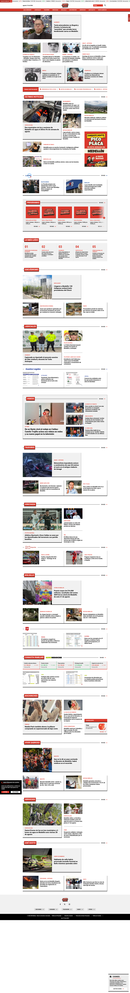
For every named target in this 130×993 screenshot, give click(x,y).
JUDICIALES (37, 10)
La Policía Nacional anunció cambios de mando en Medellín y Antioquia (72, 346)
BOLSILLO (63, 10)
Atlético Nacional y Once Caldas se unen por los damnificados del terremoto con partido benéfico (41, 537)
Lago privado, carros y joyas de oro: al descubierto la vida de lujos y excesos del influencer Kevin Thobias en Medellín (71, 135)
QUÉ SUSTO (92, 10)
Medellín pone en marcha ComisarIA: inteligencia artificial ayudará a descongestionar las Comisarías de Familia (60, 148)
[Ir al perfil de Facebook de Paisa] (60, 904)
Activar (5, 792)
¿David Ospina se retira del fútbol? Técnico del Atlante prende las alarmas (72, 524)
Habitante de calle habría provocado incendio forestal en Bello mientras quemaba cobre (66, 861)
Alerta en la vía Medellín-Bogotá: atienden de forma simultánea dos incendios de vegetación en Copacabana (50, 883)
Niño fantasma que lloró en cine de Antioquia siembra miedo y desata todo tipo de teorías (93, 883)
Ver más (103, 97)
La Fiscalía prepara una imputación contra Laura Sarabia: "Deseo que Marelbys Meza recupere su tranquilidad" (50, 187)
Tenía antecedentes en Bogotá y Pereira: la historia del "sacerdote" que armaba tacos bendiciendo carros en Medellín (66, 28)
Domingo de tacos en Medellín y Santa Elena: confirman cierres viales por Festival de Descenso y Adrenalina (93, 57)
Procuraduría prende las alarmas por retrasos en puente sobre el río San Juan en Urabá (93, 310)
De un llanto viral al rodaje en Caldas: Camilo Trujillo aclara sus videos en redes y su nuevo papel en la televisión (44, 431)
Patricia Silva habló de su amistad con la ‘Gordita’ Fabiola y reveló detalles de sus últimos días (94, 432)
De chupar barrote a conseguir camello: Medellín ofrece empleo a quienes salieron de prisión (50, 616)
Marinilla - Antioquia (102, 89)
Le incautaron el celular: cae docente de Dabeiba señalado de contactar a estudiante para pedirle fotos (71, 59)
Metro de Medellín (66, 89)
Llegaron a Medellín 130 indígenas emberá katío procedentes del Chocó (63, 288)
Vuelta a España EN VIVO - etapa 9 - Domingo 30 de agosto (49, 558)
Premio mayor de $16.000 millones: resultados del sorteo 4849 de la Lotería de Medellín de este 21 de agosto (66, 594)
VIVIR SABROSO (102, 10)
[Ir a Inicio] (65, 5)
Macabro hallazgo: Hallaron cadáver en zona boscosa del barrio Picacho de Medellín (95, 119)
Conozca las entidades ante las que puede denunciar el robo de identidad (92, 380)
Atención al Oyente (68, 915)
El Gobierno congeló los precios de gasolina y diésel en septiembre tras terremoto (50, 640)
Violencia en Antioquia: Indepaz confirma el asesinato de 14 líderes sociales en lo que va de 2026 (51, 76)
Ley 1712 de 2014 (65, 918)
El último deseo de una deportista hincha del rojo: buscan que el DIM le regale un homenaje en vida (73, 539)
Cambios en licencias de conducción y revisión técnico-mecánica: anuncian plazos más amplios (98, 256)
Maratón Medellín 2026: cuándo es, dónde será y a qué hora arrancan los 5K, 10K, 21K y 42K (50, 783)
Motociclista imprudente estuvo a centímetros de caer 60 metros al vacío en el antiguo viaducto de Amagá (66, 466)
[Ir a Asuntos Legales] (33, 369)
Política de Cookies (118, 985)
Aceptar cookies (117, 988)
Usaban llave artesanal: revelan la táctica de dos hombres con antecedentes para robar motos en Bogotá (94, 420)
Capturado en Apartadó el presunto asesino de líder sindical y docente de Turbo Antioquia (41, 359)
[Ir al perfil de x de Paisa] (64, 904)
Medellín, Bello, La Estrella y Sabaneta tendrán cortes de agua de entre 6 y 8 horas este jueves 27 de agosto (73, 820)
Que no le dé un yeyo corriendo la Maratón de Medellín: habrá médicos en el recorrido (66, 761)
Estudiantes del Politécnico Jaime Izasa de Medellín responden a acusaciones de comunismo (72, 361)
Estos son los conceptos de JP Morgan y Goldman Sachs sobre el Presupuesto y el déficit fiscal (93, 641)
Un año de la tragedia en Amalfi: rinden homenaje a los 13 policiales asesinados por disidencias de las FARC (94, 47)
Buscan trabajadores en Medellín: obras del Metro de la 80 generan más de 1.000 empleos (93, 616)
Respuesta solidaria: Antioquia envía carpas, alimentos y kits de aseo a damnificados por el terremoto (73, 834)
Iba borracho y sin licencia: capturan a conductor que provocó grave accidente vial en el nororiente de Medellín (51, 488)
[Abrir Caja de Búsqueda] (105, 5)
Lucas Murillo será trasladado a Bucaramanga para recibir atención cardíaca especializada (93, 187)
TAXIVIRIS (46, 10)
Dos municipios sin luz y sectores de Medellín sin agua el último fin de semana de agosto (42, 130)
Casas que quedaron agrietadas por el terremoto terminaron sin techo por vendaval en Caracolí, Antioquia (50, 310)
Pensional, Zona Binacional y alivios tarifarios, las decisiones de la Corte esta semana (49, 380)
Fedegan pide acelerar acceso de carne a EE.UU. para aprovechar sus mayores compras (50, 679)
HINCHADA (55, 10)
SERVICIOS (83, 10)
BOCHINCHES (73, 10)
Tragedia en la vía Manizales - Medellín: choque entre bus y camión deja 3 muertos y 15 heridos (32, 59)
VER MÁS (36, 226)
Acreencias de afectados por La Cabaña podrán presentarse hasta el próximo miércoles (93, 679)
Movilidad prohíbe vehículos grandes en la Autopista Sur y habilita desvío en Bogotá (30, 255)
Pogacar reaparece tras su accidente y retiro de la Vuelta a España (93, 558)
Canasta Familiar (5, 1)
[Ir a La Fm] (28, 175)
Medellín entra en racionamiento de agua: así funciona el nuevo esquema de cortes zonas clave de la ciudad (71, 107)
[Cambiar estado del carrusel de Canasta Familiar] (11, 1)
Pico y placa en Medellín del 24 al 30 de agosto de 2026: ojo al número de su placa (93, 488)
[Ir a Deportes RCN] (31, 547)
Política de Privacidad (56, 915)
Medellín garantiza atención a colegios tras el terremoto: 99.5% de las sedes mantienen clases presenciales (94, 783)
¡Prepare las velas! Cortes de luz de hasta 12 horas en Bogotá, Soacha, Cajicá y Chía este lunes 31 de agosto (81, 254)
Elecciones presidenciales (83, 89)
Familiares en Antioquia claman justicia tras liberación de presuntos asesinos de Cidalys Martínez (94, 76)
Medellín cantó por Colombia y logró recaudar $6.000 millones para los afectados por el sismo (73, 731)
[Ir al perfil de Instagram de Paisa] (69, 904)
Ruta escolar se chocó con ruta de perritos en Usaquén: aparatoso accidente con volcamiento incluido (94, 408)
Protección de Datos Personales (83, 915)
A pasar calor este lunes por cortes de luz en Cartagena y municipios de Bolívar (47, 254)
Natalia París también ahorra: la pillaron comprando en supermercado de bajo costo (41, 728)
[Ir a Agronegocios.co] (53, 657)
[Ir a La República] (27, 629)
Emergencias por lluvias (49, 89)
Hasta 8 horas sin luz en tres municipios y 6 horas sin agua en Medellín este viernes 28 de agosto (41, 832)
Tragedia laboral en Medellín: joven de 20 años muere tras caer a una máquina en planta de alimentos (51, 59)
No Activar (15, 792)
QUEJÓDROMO (27, 10)
